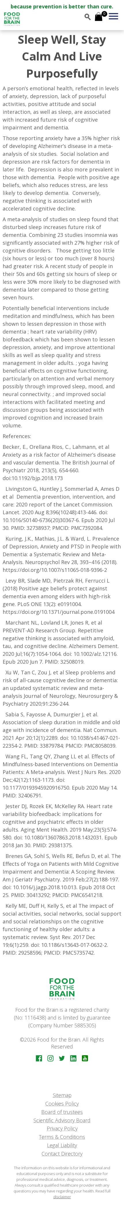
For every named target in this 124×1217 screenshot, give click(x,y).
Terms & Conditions (62, 1136)
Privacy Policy (62, 1128)
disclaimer (62, 1196)
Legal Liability (62, 1145)
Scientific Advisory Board (62, 1120)
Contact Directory (62, 1153)
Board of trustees (62, 1111)
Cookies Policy (62, 1103)
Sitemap (62, 1095)
